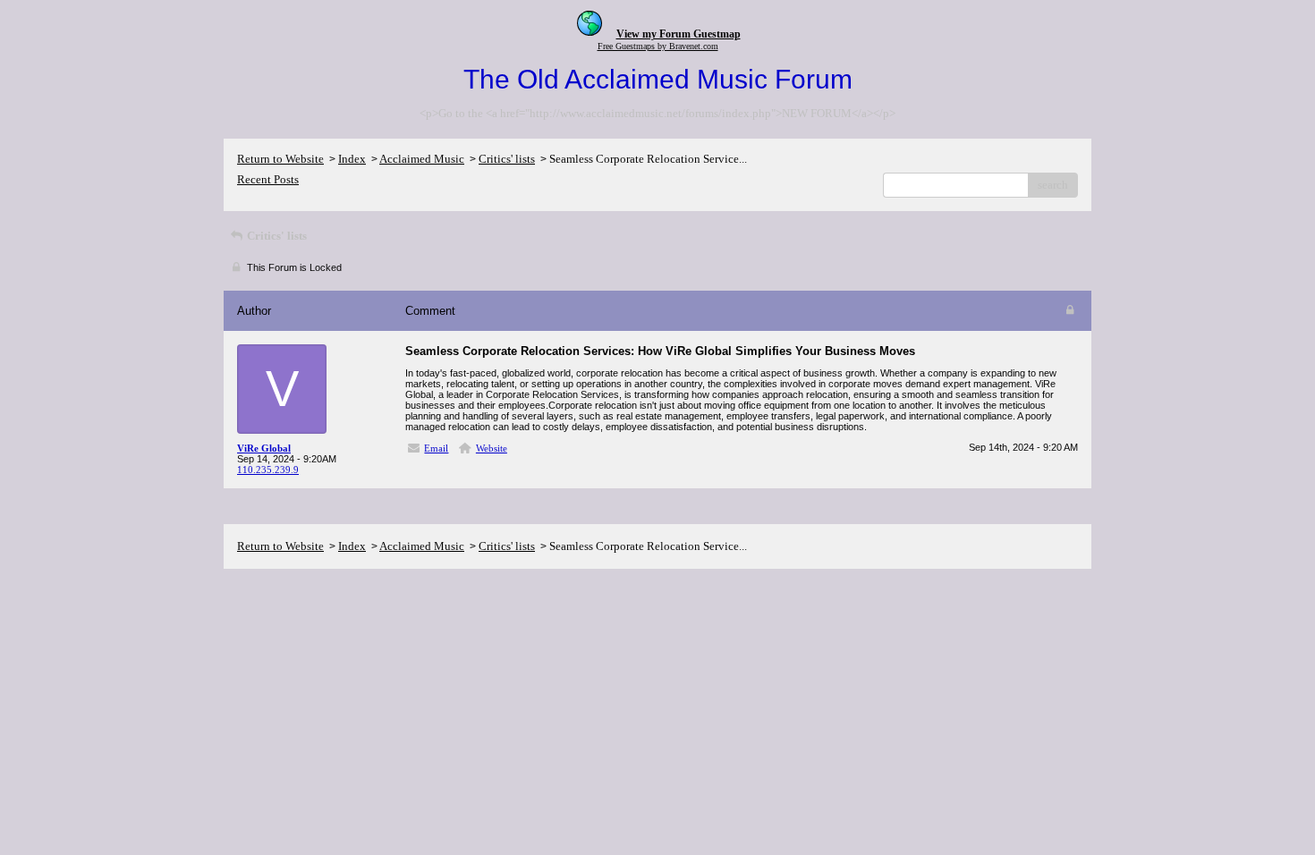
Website (491, 448)
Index (352, 158)
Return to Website (280, 158)
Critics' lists (507, 158)
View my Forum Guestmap (678, 34)
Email (436, 448)
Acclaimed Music (421, 158)
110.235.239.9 (268, 469)
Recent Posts (268, 179)
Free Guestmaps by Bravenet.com (658, 46)
